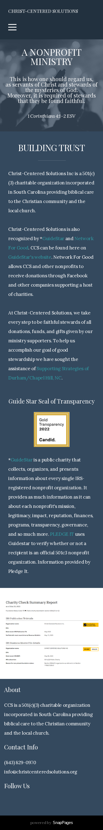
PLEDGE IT (62, 534)
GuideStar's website (29, 257)
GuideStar (53, 239)
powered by (51, 822)
